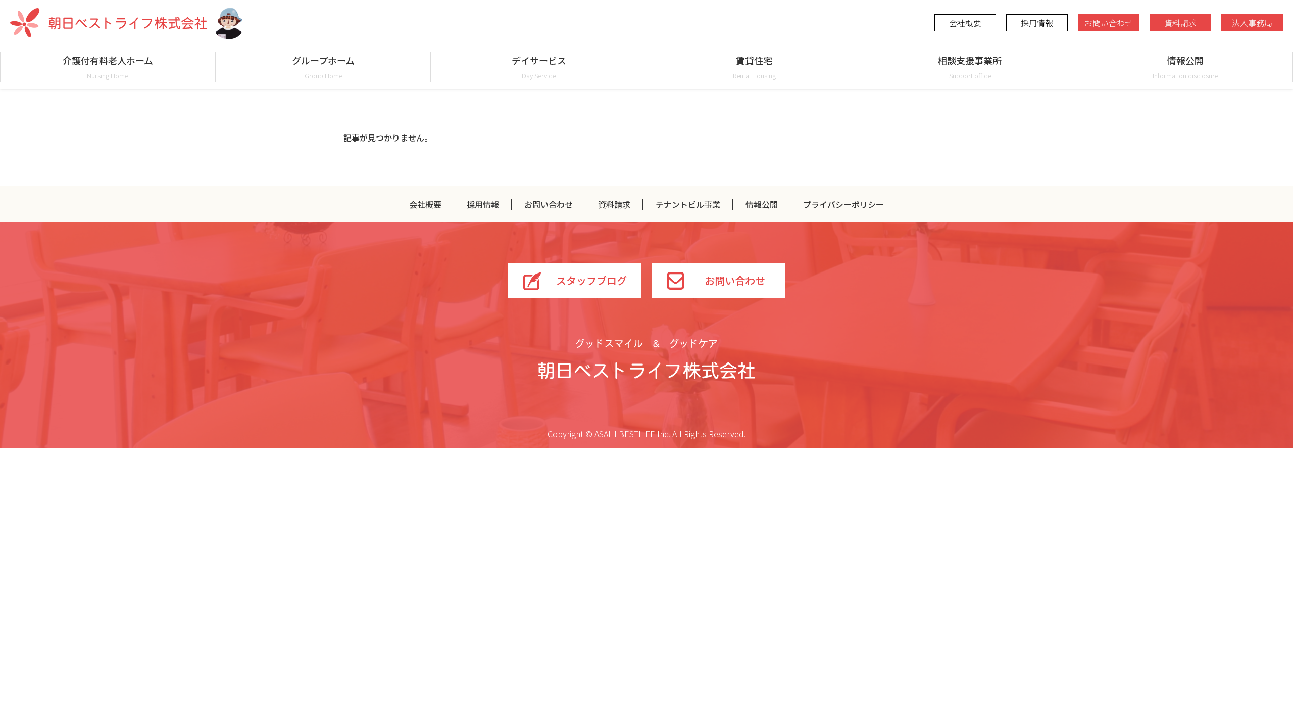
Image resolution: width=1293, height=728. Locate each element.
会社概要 (965, 23)
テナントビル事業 (688, 204)
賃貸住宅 (754, 67)
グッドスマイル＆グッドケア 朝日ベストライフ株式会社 (646, 359)
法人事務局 (1252, 23)
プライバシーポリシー (843, 204)
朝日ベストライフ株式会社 (108, 23)
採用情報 (1037, 23)
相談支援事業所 (970, 67)
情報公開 (1185, 67)
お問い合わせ (1108, 23)
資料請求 (1180, 23)
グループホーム (323, 67)
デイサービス (539, 67)
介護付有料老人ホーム (108, 67)
